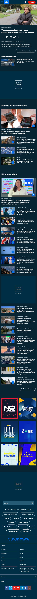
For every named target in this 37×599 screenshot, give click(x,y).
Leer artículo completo (25, 51)
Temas (3, 545)
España (6, 518)
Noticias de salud (22, 207)
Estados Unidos (13, 531)
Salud (21, 557)
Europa (3, 549)
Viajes (3, 561)
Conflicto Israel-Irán (10, 514)
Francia (11, 522)
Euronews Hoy (6, 198)
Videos (3, 564)
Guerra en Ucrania (27, 514)
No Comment (21, 218)
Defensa (25, 531)
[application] (18, 14)
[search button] (32, 503)
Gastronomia (21, 326)
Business (4, 553)
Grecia (31, 527)
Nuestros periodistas (7, 568)
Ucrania (16, 518)
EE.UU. (19, 157)
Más (2, 581)
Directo (32, 2)
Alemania (21, 527)
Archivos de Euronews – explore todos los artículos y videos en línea (27, 569)
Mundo (22, 549)
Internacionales (21, 137)
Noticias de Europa (22, 237)
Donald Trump (8, 527)
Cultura (22, 561)
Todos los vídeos (26, 389)
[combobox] (18, 503)
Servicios (4, 577)
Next (2, 557)
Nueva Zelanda (6, 129)
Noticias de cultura (22, 306)
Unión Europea (28, 518)
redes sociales (23, 522)
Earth (21, 553)
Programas (23, 564)
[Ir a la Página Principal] (6, 2)
